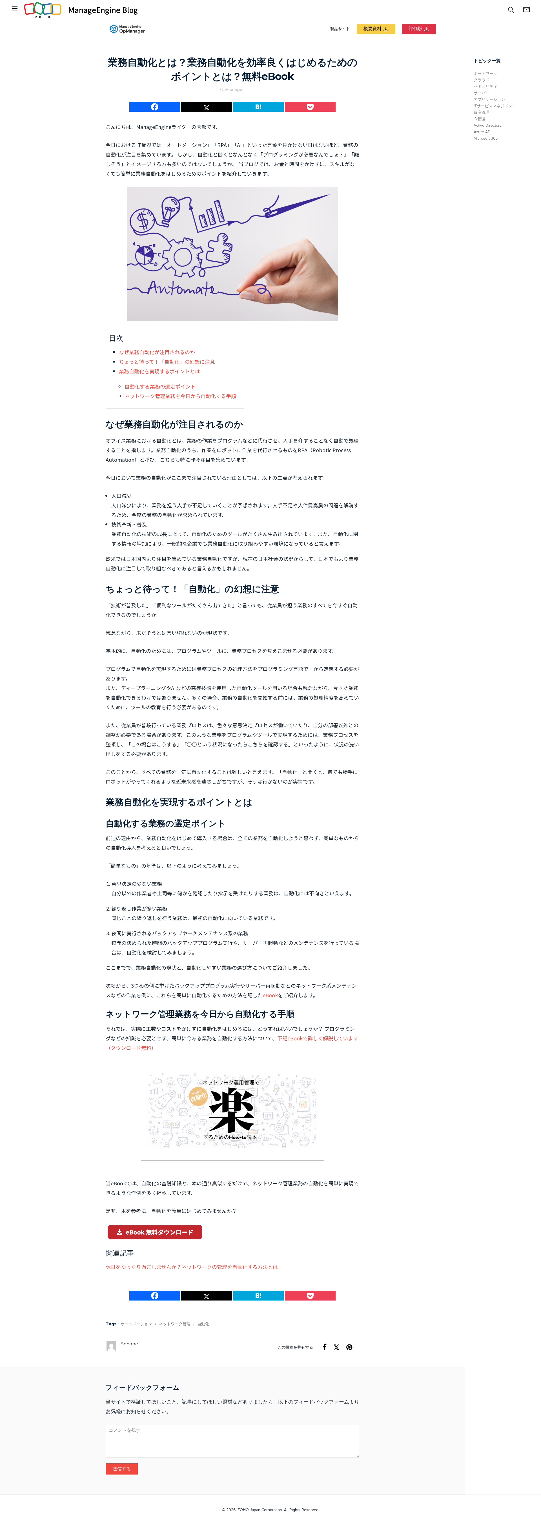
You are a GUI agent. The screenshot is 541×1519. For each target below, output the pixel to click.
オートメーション (136, 1324)
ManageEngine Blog (103, 10)
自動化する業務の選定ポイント (160, 386)
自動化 (203, 1324)
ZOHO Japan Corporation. (260, 1510)
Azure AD (482, 132)
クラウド (481, 80)
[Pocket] (310, 107)
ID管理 (479, 119)
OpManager (232, 89)
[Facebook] (14, 9)
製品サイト (340, 29)
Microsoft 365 (486, 138)
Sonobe (129, 1343)
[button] (511, 9)
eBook (270, 995)
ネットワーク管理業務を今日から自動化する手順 (180, 396)
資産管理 (481, 112)
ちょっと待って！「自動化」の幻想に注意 (167, 361)
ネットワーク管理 (174, 1324)
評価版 (415, 29)
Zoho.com (42, 10)
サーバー (481, 93)
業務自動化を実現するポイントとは (159, 371)
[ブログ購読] (526, 9)
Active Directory (488, 125)
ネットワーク (485, 74)
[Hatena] (258, 107)
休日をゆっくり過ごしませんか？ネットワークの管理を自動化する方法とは (192, 1267)
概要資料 (372, 29)
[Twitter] (206, 107)
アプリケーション (489, 99)
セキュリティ (485, 86)
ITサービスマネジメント (495, 106)
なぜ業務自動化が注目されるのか (157, 352)
